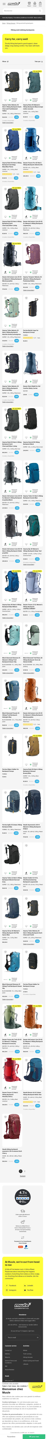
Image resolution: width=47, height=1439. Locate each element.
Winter (25, 1350)
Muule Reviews (9, 1370)
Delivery (7, 1354)
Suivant (22, 1176)
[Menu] (4, 4)
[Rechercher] (40, 11)
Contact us (8, 1350)
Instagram (12, 1290)
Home (3, 23)
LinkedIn (30, 1285)
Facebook (12, 1285)
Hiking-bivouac (11, 23)
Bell (6, 1366)
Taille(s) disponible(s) (7, 123)
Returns (7, 1357)
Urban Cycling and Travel (31, 1361)
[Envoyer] (37, 1337)
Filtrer (4, 61)
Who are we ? (9, 1381)
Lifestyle (25, 1364)
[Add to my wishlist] (5, 72)
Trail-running (27, 1354)
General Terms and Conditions (11, 1362)
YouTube (30, 1290)
